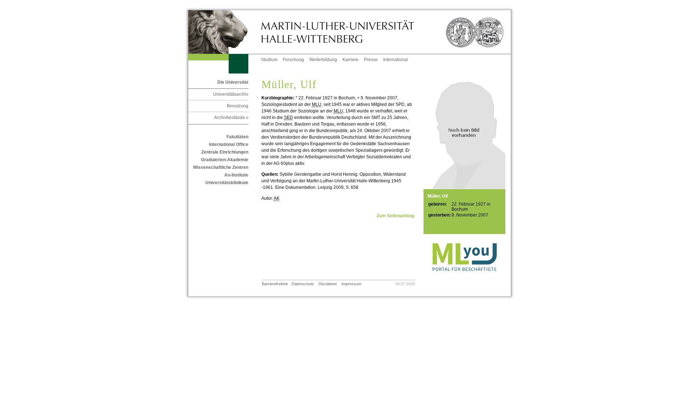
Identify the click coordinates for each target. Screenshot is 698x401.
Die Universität (232, 82)
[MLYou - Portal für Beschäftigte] (464, 278)
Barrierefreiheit (275, 284)
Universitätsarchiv (230, 94)
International (395, 59)
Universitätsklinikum (226, 182)
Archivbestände (231, 117)
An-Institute (236, 175)
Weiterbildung (323, 59)
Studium (269, 59)
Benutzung (237, 105)
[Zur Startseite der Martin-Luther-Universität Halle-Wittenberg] (224, 32)
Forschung (293, 59)
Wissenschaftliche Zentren (220, 167)
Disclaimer (327, 284)
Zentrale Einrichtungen (224, 152)
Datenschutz (303, 284)
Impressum (351, 284)
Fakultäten (237, 136)
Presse (371, 59)
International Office (228, 144)
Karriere (350, 59)
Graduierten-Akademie (224, 159)
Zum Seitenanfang (395, 215)
